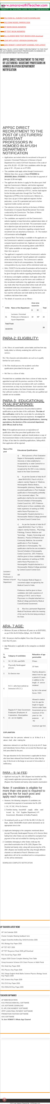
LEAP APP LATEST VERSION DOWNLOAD (20, 40)
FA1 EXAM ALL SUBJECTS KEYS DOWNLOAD (22, 18)
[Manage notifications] (4, 1100)
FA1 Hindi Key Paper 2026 (10, 966)
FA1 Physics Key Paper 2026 (11, 970)
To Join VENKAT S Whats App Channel (16, 1019)
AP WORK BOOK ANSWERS (15, 27)
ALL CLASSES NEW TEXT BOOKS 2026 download (23, 36)
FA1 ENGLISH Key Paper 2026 (12, 987)
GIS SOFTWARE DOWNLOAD (12, 1005)
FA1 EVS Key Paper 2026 (10, 983)
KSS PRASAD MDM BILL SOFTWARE (15, 1003)
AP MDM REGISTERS (9, 1000)
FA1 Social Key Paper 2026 (11, 955)
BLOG (10, 49)
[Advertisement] (25, 98)
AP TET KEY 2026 (8, 947)
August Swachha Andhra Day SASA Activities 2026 (19, 940)
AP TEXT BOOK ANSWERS (14, 31)
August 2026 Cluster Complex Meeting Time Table (19, 958)
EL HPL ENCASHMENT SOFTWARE (14, 1008)
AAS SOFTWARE (7, 1017)
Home (4, 49)
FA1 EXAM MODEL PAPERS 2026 (17, 22)
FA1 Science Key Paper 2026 (11, 979)
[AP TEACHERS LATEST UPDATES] (25, 6)
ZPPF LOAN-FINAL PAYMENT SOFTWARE (17, 1011)
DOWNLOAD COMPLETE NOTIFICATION (18, 863)
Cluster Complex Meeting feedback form (15, 936)
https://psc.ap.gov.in (11, 199)
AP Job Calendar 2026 (9, 932)
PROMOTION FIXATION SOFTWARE (14, 1014)
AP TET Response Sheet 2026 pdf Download (17, 951)
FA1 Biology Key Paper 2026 (11, 943)
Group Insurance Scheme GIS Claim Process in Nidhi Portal (22, 962)
